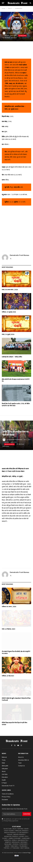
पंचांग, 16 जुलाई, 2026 (8, 334)
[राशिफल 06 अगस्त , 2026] (16, 596)
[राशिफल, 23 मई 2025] (16, 665)
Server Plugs (27, 852)
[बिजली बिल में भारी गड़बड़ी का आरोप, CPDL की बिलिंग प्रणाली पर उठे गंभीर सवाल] (16, 393)
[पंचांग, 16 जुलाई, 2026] (16, 323)
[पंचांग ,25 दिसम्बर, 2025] (16, 618)
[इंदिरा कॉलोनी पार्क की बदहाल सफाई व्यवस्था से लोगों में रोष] (16, 368)
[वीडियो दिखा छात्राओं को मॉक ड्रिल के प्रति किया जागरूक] (16, 712)
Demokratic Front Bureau (15, 33)
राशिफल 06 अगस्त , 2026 (9, 606)
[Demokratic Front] (17, 3)
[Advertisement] (16, 227)
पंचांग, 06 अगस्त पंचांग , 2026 (10, 289)
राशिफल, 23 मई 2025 (8, 676)
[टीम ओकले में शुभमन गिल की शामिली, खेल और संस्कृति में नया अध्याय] (16, 640)
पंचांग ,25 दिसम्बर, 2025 (8, 629)
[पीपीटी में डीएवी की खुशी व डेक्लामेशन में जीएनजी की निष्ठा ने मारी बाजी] (16, 687)
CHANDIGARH (22, 35)
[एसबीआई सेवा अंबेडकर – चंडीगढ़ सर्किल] (16, 346)
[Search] (30, 3)
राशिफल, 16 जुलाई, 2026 (9, 312)
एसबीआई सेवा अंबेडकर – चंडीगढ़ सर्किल (12, 357)
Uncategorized (9, 444)
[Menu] (3, 3)
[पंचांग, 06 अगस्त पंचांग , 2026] (16, 279)
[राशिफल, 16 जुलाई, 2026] (16, 301)
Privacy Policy (8, 820)
